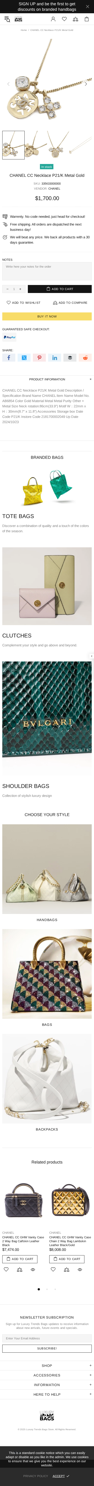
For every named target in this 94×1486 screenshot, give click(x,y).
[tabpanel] (23, 1228)
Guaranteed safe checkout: (26, 329)
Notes (7, 259)
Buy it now (47, 316)
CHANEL (54, 188)
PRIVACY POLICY (35, 1476)
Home (24, 30)
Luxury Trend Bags (18, 19)
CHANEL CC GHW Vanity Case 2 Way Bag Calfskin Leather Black (23, 1241)
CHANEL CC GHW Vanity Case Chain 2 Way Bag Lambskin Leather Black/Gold (70, 1241)
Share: (7, 350)
